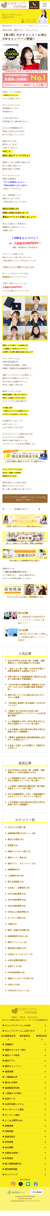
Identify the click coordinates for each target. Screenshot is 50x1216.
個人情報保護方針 (13, 1164)
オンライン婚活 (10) (17, 918)
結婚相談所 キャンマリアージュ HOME (18, 26)
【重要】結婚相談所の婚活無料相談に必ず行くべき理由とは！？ (26, 738)
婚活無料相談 (11, 1169)
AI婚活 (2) (12, 924)
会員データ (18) (15, 966)
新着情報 (9, 1126)
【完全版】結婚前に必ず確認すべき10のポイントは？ (26, 704)
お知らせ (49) (14, 984)
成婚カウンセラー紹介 (15, 1050)
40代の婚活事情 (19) (17, 906)
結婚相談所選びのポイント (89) (21, 833)
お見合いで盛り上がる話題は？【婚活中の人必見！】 (26, 746)
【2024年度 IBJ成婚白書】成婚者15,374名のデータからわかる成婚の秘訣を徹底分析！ (26, 687)
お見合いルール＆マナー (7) (20, 954)
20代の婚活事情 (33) (17, 894)
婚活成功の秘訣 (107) (17, 948)
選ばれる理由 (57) (16, 839)
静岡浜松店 (41, 1036)
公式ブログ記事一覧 (16, 827)
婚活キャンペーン (13, 1066)
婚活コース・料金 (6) (17, 857)
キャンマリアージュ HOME (18, 1025)
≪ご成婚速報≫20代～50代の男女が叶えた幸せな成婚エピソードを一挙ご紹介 (26, 722)
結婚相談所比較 (12, 1088)
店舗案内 (9, 1044)
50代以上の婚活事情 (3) (18, 912)
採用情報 (9, 1142)
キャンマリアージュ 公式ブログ (20, 1031)
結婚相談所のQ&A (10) (18, 936)
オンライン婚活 (12, 1115)
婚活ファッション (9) (17, 942)
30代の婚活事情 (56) (17, 900)
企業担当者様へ (12, 1153)
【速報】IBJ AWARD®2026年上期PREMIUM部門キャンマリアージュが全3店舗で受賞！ (27, 713)
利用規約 (9, 1158)
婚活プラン (10, 1061)
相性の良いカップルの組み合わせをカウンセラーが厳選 (26, 696)
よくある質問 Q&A (14, 1120)
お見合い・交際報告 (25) (19, 888)
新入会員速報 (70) (16, 882)
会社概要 (9, 1147)
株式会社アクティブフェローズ (29, 1201)
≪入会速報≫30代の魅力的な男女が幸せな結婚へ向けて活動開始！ (26, 730)
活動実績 (9, 1131)
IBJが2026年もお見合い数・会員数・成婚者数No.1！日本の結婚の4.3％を (26, 771)
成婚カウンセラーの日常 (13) (20, 978)
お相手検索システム (14, 1104)
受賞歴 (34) (13, 845)
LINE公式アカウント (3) (18, 990)
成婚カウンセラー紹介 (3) (19, 851)
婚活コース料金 (12, 1055)
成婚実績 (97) (14, 869)
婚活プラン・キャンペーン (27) (21, 863)
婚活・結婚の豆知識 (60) (19, 930)
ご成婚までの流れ (13, 1093)
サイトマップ (11, 1174)
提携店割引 (10, 1137)
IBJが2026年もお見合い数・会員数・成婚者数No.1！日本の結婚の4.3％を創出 (26, 662)
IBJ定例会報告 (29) (16, 972)
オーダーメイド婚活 (14, 1109)
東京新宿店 (25, 1036)
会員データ (10, 1099)
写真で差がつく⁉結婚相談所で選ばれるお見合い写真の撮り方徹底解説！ (27, 678)
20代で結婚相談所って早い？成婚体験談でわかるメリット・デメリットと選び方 (26, 795)
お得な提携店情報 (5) (17, 960)
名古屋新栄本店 (8, 1036)
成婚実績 (9, 1071)
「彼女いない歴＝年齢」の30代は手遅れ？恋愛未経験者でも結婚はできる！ (26, 670)
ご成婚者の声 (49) (16, 876)
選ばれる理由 (11, 1082)
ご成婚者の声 (11, 1077)
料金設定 (5, 277)
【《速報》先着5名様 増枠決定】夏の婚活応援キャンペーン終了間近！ (26, 787)
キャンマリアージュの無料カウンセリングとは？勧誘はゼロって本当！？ (25, 498)
